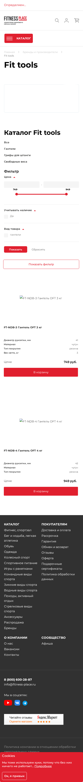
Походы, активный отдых (18, 598)
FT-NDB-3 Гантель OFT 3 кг (23, 327)
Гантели (10, 148)
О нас (8, 643)
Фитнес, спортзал (17, 530)
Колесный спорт (17, 557)
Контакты (11, 655)
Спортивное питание (20, 563)
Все (6, 142)
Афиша (47, 643)
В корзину (41, 372)
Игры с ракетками (18, 568)
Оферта (48, 558)
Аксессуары (13, 617)
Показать (15, 249)
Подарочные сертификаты (52, 566)
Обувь (9, 546)
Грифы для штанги (17, 155)
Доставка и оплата (56, 530)
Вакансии (11, 649)
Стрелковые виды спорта (18, 608)
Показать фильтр (41, 264)
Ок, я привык (14, 776)
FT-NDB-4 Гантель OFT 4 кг (23, 450)
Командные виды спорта (18, 576)
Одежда (10, 552)
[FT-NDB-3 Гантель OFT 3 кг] (41, 298)
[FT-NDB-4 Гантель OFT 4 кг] (41, 421)
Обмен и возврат (55, 547)
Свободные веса (15, 161)
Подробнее (43, 766)
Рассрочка (50, 536)
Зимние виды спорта (20, 585)
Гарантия (49, 541)
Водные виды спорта (20, 590)
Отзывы (48, 552)
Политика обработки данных (58, 576)
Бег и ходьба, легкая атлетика (20, 538)
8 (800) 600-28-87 (18, 679)
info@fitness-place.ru (20, 684)
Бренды (10, 628)
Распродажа (14, 622)
